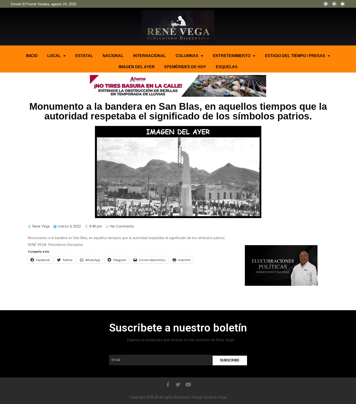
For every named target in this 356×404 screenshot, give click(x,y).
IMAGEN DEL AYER (137, 67)
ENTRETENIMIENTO (231, 56)
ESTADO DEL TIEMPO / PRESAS (295, 56)
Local (54, 56)
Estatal (84, 56)
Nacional (113, 56)
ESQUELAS (227, 67)
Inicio (32, 56)
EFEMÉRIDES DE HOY (185, 67)
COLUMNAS (187, 56)
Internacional (149, 56)
